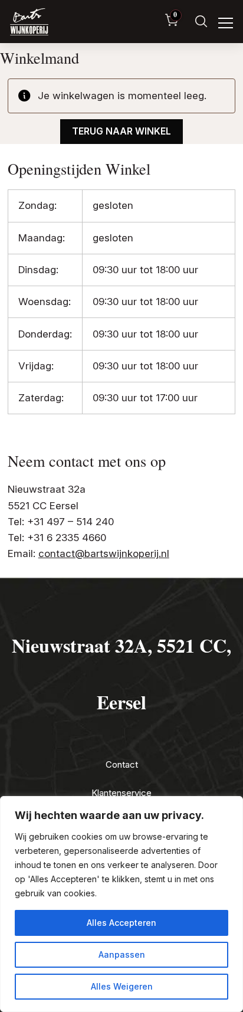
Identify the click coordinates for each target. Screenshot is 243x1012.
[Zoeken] (201, 21)
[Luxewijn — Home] (29, 21)
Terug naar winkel (121, 131)
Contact (122, 764)
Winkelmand (39, 57)
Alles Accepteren (121, 923)
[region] (121, 904)
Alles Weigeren (122, 986)
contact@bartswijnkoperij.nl (103, 553)
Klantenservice (121, 792)
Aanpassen (121, 954)
